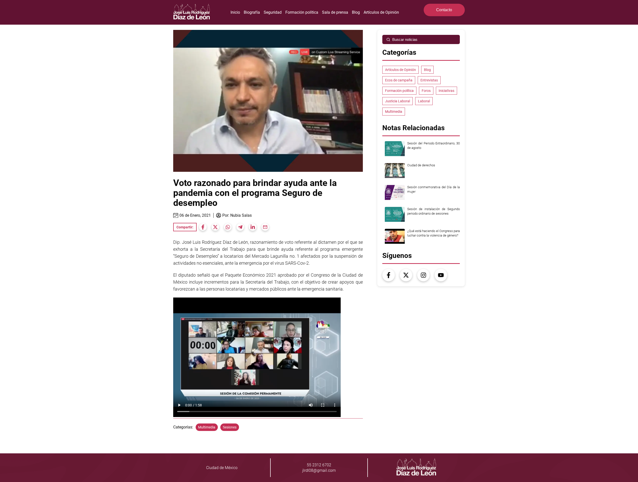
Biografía (252, 12)
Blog (356, 12)
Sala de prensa (335, 12)
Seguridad (273, 12)
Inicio (235, 12)
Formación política (301, 12)
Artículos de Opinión (381, 12)
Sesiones (230, 427)
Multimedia (206, 427)
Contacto (444, 10)
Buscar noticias (404, 39)
